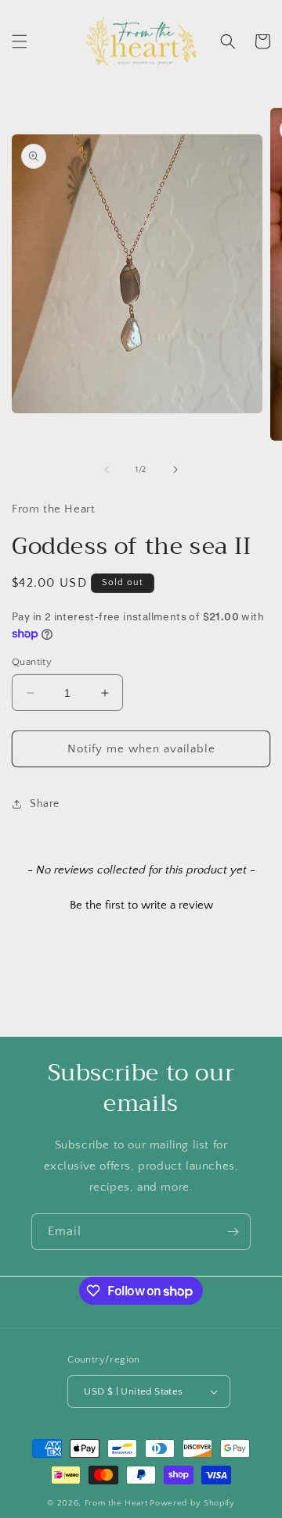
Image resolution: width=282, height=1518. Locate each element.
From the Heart (116, 1503)
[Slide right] (175, 469)
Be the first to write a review (141, 905)
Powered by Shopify (192, 1503)
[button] (19, 41)
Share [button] (45, 804)
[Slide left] (106, 469)
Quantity (32, 661)
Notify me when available (141, 748)
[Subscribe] (232, 1231)
